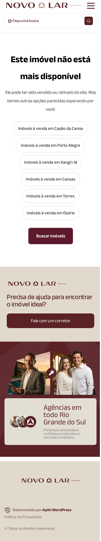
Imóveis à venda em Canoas (50, 179)
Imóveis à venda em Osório (51, 213)
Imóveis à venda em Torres (50, 196)
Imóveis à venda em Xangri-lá (50, 162)
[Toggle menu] (91, 5)
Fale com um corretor (50, 321)
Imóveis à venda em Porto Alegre (50, 145)
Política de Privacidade (23, 517)
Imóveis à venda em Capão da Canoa (50, 128)
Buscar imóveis (50, 236)
